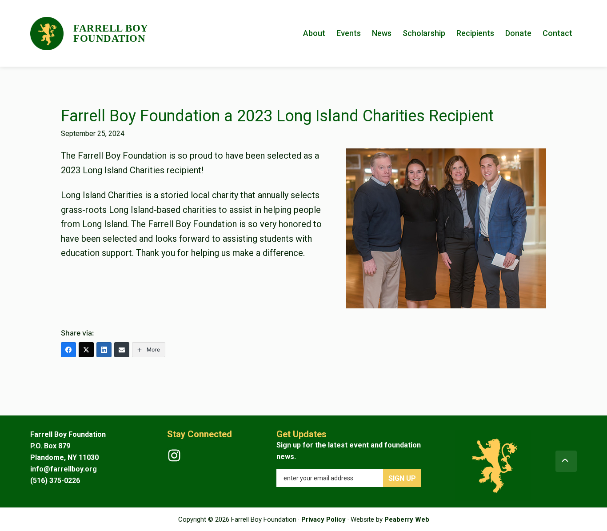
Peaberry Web (406, 519)
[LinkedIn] (104, 349)
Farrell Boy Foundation (110, 33)
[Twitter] (86, 349)
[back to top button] (566, 461)
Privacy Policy (323, 519)
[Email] (121, 349)
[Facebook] (68, 349)
